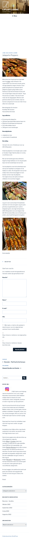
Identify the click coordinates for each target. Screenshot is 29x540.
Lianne (15, 52)
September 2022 (7, 508)
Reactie (5, 277)
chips (8, 81)
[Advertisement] (14, 33)
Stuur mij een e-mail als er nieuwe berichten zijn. (12, 344)
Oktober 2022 (6, 504)
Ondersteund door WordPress (10, 536)
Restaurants (17, 459)
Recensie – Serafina (8, 501)
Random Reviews (11, 447)
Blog (7, 441)
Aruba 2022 (5, 511)
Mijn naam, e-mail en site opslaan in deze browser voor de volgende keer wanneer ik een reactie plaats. (13, 327)
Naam (4, 300)
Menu (15, 16)
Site (3, 316)
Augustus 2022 (6, 514)
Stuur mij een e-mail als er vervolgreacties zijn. (14, 336)
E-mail (4, 308)
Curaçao (13, 441)
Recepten (8, 261)
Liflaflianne (10, 9)
